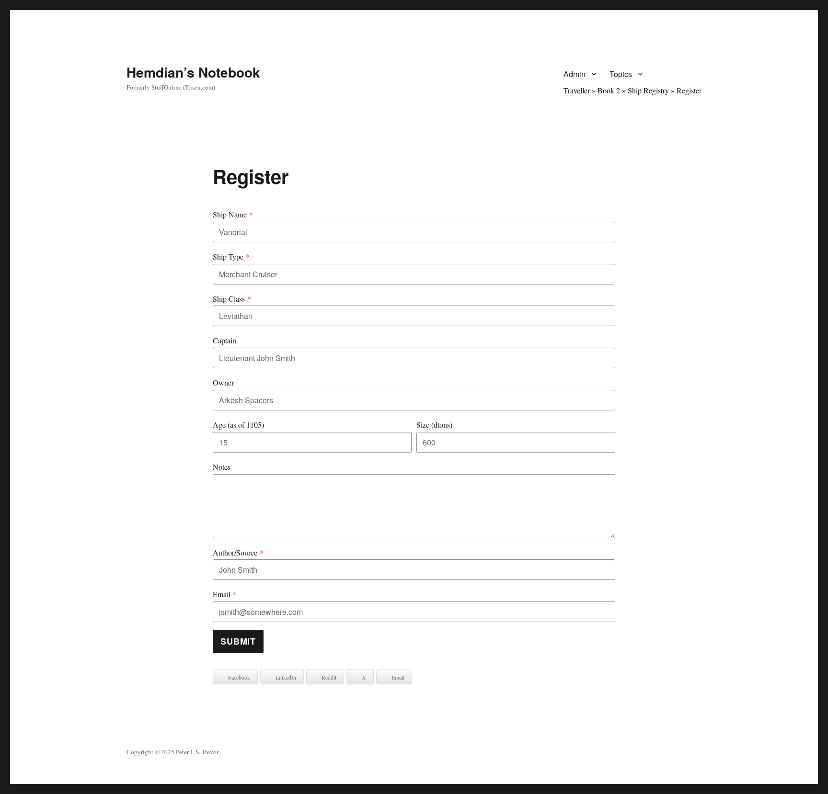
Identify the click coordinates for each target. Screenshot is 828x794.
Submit (238, 641)
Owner (223, 382)
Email (225, 594)
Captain (224, 340)
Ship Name (233, 214)
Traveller (577, 90)
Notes (221, 467)
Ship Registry (648, 90)
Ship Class (232, 299)
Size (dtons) (434, 425)
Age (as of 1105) (238, 425)
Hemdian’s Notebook (193, 72)
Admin (575, 73)
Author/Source (238, 552)
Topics (621, 73)
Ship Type (231, 256)
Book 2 (609, 90)
